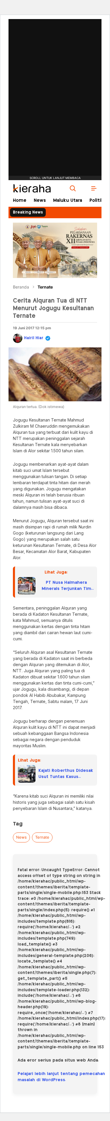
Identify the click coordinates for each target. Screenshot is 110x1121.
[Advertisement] (55, 80)
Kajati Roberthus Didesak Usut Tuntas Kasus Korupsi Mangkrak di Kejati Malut (65, 774)
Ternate (45, 286)
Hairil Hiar (33, 338)
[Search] (72, 188)
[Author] (17, 338)
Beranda (21, 286)
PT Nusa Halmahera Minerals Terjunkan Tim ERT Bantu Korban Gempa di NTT (66, 586)
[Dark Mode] (83, 188)
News (21, 837)
